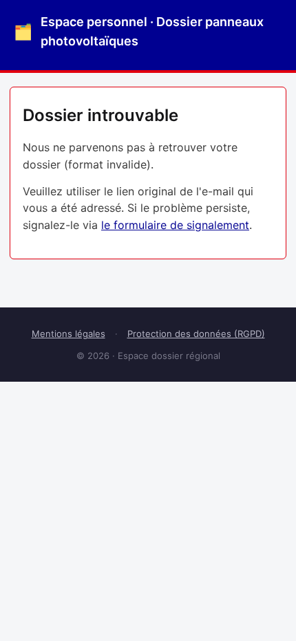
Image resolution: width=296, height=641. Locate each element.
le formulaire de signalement (175, 225)
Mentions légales (68, 333)
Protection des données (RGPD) (196, 333)
